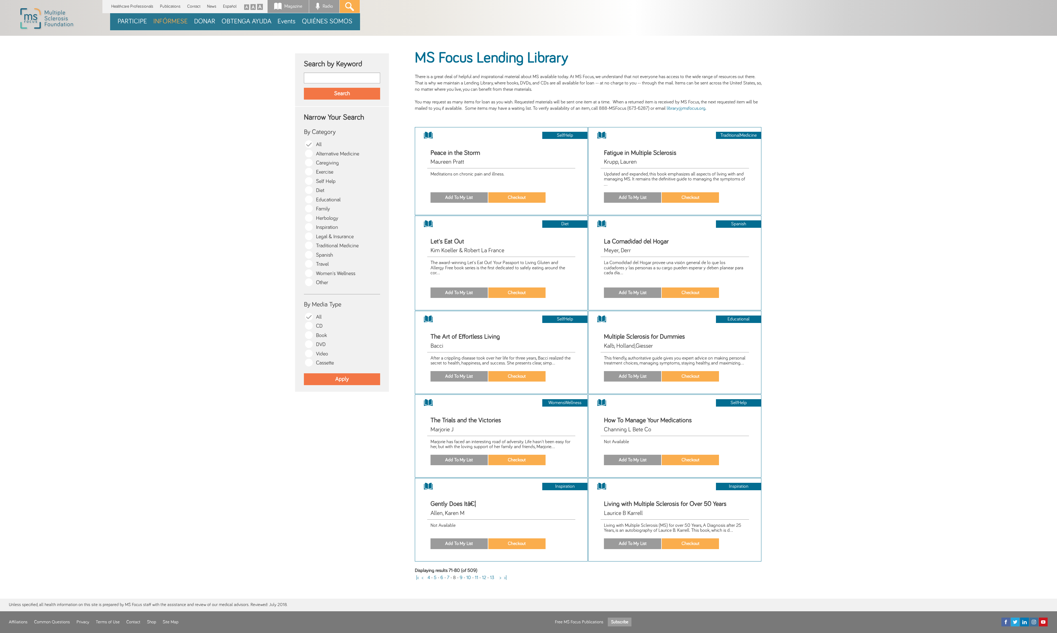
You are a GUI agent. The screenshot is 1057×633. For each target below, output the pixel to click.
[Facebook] (1005, 622)
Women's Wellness (335, 273)
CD (319, 326)
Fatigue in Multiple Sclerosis (640, 153)
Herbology (327, 218)
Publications (170, 6)
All (319, 144)
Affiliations (18, 622)
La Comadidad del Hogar (636, 241)
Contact (193, 6)
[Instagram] (1033, 622)
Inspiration (327, 227)
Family (323, 209)
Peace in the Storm (455, 153)
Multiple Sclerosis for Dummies (644, 336)
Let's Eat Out (447, 241)
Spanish (324, 255)
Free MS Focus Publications (579, 622)
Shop (151, 622)
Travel (322, 264)
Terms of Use (108, 622)
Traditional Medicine (337, 245)
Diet (320, 190)
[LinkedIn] (1024, 622)
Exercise (324, 172)
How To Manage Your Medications (648, 420)
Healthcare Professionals (132, 6)
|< (417, 577)
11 (476, 577)
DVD (321, 344)
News (211, 6)
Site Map (170, 622)
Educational (328, 199)
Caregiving (327, 163)
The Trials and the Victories (466, 420)
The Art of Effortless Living (465, 336)
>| (505, 577)
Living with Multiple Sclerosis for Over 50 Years (665, 504)
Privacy (83, 622)
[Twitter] (1015, 622)
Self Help (326, 181)
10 (468, 577)
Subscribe (619, 622)
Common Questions (52, 622)
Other (322, 282)
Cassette (325, 363)
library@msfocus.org (686, 108)
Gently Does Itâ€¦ (453, 504)
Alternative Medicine (337, 154)
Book (321, 335)
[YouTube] (1043, 622)
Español (229, 6)
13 (492, 577)
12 (484, 577)
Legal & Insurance (335, 236)
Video (322, 354)
